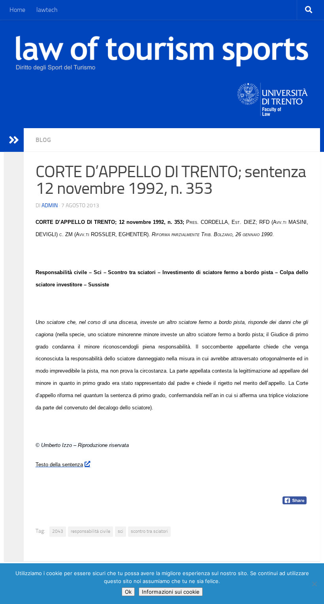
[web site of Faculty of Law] (272, 111)
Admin (49, 205)
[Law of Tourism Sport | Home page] (162, 53)
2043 (57, 531)
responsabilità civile (90, 531)
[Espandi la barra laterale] (14, 140)
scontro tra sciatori (149, 531)
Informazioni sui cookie (171, 592)
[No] (314, 584)
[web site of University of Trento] (272, 94)
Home (17, 9)
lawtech (47, 9)
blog (43, 140)
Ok (128, 592)
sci (120, 531)
